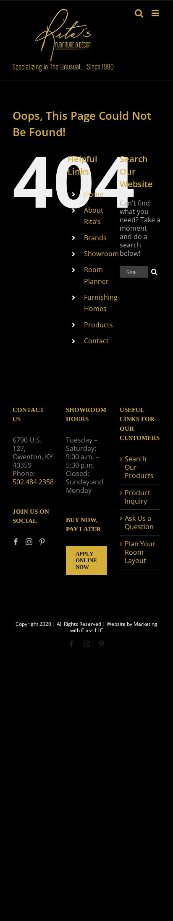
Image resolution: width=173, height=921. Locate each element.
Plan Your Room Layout (140, 552)
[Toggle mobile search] (139, 13)
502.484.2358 (33, 481)
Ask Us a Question (139, 522)
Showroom (101, 253)
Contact (96, 340)
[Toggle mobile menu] (156, 13)
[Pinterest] (42, 541)
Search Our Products (139, 467)
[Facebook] (16, 541)
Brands (95, 237)
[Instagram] (29, 541)
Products (98, 324)
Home (93, 194)
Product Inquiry (137, 497)
